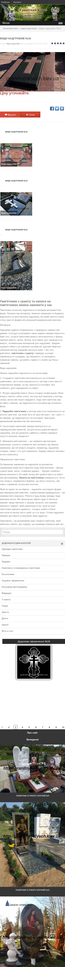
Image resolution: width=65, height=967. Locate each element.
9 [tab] (56, 727)
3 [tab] (15, 727)
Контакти (17, 2)
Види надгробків (13, 44)
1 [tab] (2, 727)
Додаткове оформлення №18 (34, 641)
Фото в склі (7, 631)
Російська (5, 2)
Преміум (6, 555)
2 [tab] (9, 727)
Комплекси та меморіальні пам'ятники (21, 568)
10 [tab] (63, 727)
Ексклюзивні (8, 574)
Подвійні (6, 561)
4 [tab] (22, 727)
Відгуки (11, 114)
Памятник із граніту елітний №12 (33, 890)
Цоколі (5, 624)
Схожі (31, 114)
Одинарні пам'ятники (12, 549)
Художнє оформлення (13, 580)
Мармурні (6, 593)
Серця (5, 606)
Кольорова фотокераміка (14, 587)
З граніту (6, 599)
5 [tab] (29, 727)
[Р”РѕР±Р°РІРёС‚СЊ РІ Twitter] (57, 109)
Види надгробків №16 (16, 132)
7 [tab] (42, 727)
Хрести (5, 612)
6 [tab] (36, 727)
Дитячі (5, 618)
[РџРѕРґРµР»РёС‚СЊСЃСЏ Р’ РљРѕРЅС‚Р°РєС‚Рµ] (62, 109)
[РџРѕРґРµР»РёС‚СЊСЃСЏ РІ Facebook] (52, 109)
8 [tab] (49, 727)
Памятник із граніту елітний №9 (32, 796)
